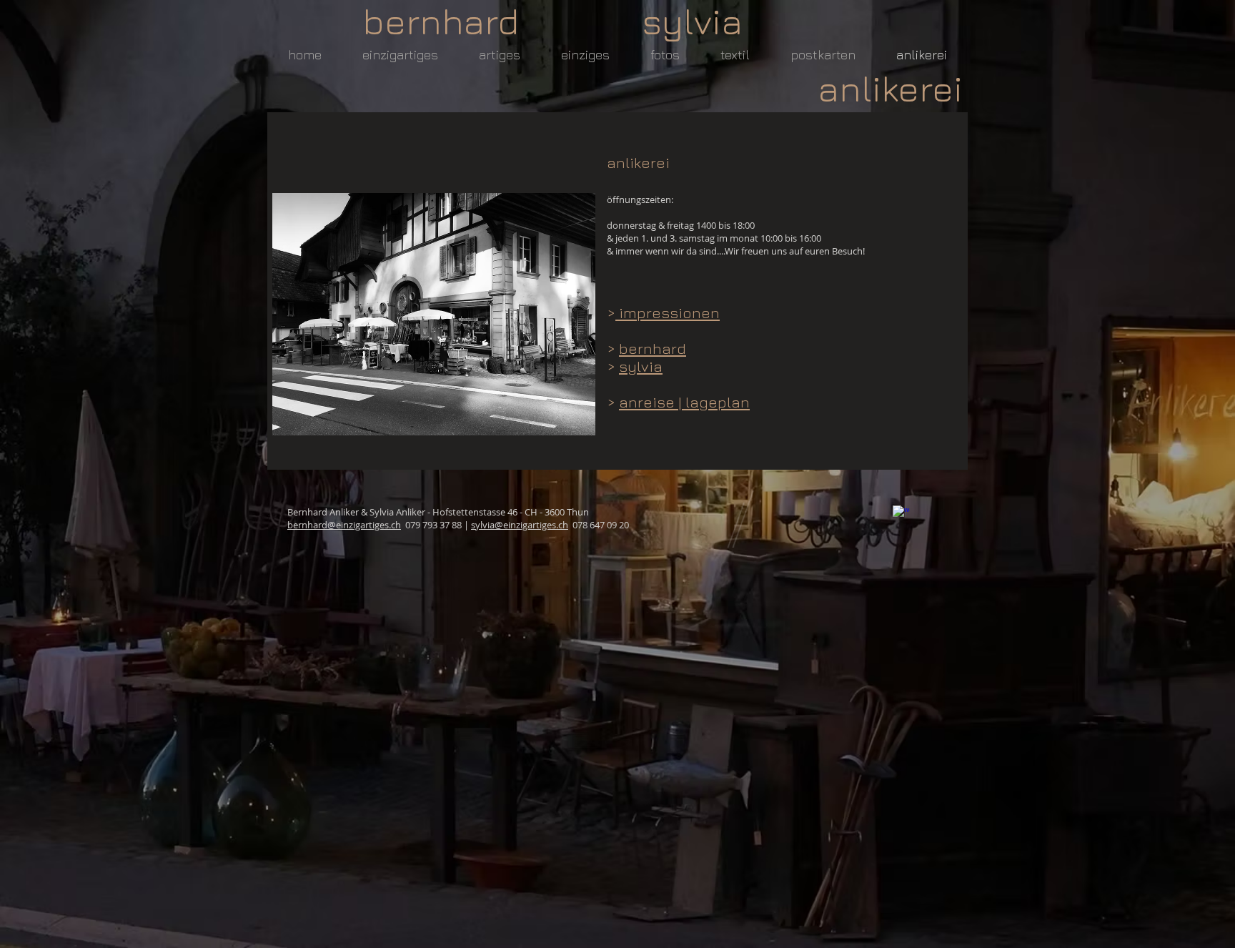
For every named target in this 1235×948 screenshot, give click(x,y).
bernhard (652, 348)
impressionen (667, 313)
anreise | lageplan (684, 402)
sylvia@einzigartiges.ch (519, 524)
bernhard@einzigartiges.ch (344, 524)
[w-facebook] (901, 514)
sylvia (641, 366)
